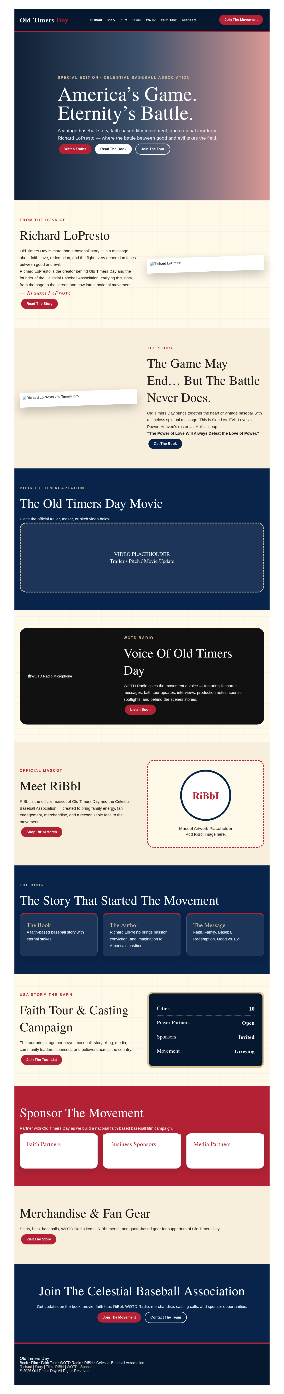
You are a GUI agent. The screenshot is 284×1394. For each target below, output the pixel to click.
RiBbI (136, 20)
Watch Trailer (75, 149)
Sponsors (189, 20)
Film (124, 20)
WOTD (151, 20)
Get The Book (165, 444)
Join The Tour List (41, 1060)
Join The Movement (241, 20)
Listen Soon (140, 709)
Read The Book (113, 149)
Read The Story (39, 304)
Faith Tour (168, 20)
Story (111, 20)
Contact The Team (165, 1317)
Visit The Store (38, 1239)
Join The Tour (152, 149)
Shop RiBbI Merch (41, 832)
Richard (96, 20)
